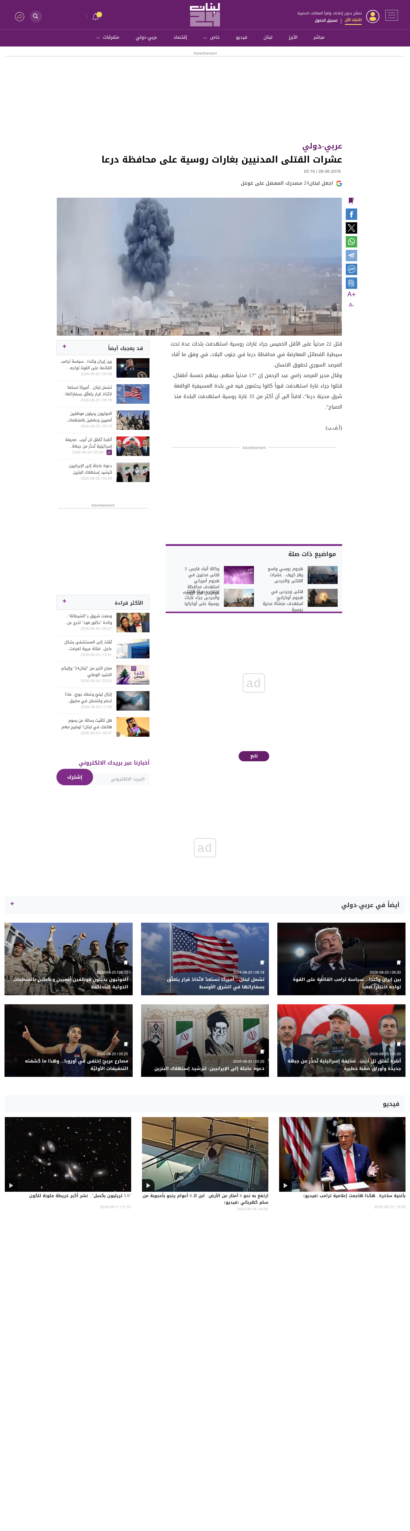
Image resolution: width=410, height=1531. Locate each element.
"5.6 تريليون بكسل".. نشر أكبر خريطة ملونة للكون (80, 1196)
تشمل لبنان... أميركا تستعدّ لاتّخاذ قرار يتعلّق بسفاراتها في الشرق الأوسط (88, 390)
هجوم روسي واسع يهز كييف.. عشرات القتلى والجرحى (285, 575)
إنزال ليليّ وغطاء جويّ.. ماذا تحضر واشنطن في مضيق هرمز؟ (88, 697)
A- (351, 305)
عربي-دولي (146, 37)
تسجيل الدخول (326, 20)
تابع (254, 756)
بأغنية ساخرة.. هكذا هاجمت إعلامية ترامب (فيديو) (354, 1196)
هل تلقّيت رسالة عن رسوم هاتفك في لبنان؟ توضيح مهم (87, 723)
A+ (351, 294)
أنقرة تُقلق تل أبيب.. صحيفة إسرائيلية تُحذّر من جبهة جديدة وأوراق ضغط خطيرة (88, 443)
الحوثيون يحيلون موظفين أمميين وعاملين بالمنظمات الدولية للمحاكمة (90, 417)
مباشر (319, 37)
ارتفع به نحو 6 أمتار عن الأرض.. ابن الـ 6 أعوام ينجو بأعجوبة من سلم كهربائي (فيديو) (205, 1199)
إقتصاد (180, 37)
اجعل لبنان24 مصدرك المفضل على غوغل (287, 183)
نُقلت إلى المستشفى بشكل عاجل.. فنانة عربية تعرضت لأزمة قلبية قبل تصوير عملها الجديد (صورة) (88, 645)
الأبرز (293, 37)
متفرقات (111, 37)
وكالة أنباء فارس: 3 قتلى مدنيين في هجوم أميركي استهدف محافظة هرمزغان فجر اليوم (202, 581)
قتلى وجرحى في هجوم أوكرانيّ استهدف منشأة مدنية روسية (283, 601)
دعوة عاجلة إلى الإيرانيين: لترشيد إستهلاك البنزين (90, 469)
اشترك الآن (353, 19)
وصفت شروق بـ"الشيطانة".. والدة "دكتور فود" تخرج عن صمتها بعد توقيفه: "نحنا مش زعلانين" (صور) (87, 619)
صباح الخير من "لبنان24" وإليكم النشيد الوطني (86, 671)
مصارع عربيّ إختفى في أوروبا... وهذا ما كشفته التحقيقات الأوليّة (76, 1064)
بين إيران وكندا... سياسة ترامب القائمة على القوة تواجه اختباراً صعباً (86, 364)
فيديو (241, 37)
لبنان (268, 37)
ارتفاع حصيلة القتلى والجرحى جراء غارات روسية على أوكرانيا (201, 598)
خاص (215, 37)
